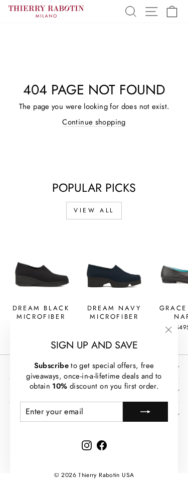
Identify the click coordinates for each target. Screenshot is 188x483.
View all (94, 210)
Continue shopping (93, 122)
